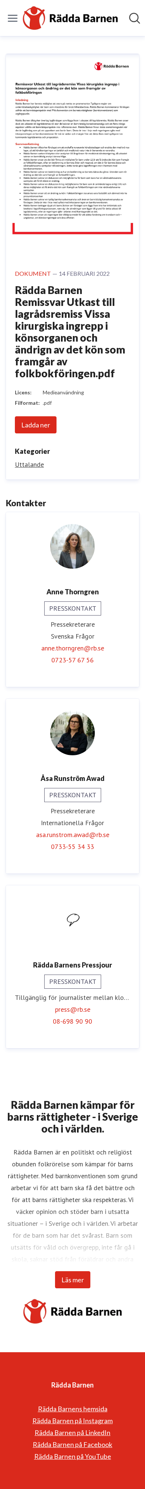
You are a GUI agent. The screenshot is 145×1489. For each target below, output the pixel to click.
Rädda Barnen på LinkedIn (72, 1432)
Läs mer (72, 1280)
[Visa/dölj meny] (12, 18)
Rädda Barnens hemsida (72, 1409)
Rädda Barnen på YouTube (72, 1456)
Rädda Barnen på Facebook (72, 1444)
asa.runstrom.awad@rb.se (72, 834)
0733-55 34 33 (72, 846)
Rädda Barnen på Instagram (72, 1421)
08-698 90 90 (72, 1021)
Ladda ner (35, 425)
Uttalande (29, 464)
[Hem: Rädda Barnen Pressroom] (70, 18)
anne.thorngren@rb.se (72, 648)
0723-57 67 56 (72, 660)
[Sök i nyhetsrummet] (135, 18)
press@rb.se (72, 1009)
